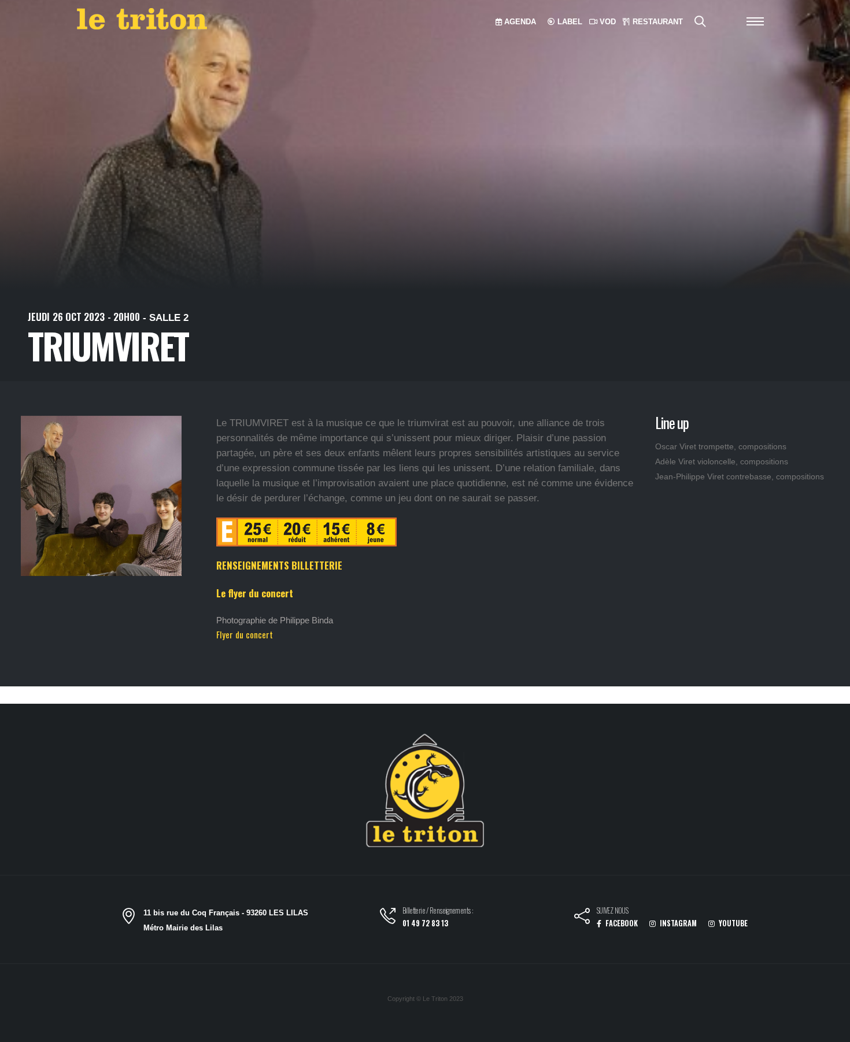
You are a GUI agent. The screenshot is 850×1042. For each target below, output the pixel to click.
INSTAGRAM (677, 923)
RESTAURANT (656, 21)
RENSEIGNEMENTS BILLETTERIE (279, 565)
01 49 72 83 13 (425, 923)
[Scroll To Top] (829, 1029)
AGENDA (519, 21)
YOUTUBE (732, 923)
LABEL (568, 21)
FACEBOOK (621, 923)
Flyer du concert (244, 634)
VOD (606, 21)
